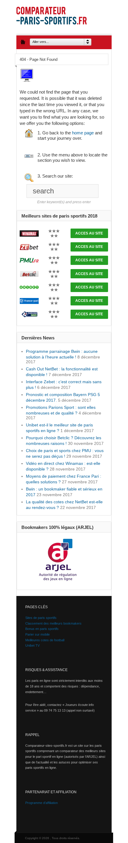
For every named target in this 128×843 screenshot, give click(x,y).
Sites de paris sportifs (41, 618)
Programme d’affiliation (41, 803)
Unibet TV (32, 645)
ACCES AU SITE (89, 233)
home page (83, 132)
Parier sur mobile (37, 634)
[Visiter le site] (29, 233)
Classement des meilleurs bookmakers (53, 623)
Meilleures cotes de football (44, 640)
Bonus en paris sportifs (42, 629)
